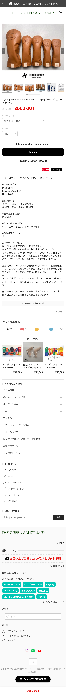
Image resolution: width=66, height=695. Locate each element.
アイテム (7, 418)
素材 (5, 411)
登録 (58, 517)
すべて (9, 329)
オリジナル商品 (10, 404)
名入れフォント (9, 116)
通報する (59, 312)
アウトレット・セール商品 (16, 425)
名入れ (5, 129)
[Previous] (3, 51)
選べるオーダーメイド (14, 397)
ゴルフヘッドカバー (13, 432)
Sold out (33, 152)
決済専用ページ (10, 446)
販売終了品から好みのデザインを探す (21, 439)
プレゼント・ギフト (13, 453)
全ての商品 (8, 390)
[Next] (62, 51)
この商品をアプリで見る (33, 303)
